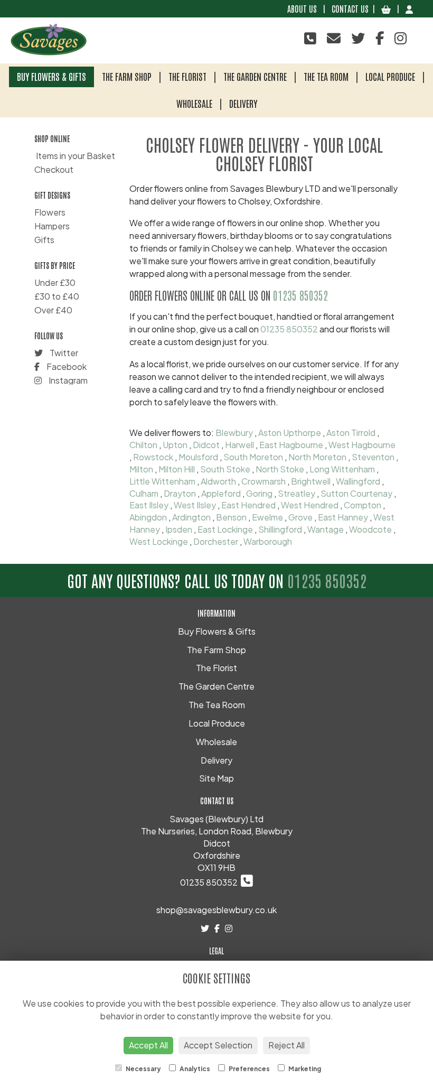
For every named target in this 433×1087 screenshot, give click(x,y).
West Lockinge (158, 541)
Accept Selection (218, 1045)
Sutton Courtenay (356, 493)
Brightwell (311, 481)
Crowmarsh (263, 481)
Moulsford (198, 456)
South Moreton (253, 456)
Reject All (286, 1045)
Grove (300, 517)
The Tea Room (326, 76)
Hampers (52, 225)
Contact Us (350, 8)
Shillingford (280, 529)
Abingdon (148, 517)
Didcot (206, 444)
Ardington (191, 517)
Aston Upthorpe (289, 432)
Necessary (143, 1069)
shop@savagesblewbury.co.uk (216, 909)
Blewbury (234, 432)
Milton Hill (176, 469)
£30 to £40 (56, 296)
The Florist (187, 76)
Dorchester (215, 541)
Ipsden (178, 529)
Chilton (143, 444)
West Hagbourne (362, 444)
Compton (362, 504)
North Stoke (280, 469)
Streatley (296, 493)
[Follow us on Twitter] (358, 38)
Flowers (49, 212)
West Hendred (309, 504)
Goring (259, 493)
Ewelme (267, 517)
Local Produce (390, 76)
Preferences (249, 1069)
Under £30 (55, 282)
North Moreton (317, 456)
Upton (175, 444)
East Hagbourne (291, 444)
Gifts (44, 239)
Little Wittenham (162, 481)
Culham (143, 493)
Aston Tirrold (350, 432)
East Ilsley (148, 504)
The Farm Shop (127, 76)
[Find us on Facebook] (379, 38)
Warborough (267, 541)
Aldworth (218, 481)
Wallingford (358, 481)
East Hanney (343, 517)
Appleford (221, 493)
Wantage (325, 529)
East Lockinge (225, 529)
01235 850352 (300, 295)
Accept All (148, 1045)
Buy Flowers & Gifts (51, 76)
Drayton (180, 493)
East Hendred (248, 504)
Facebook (66, 366)
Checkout (53, 169)
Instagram (67, 380)
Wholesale (194, 103)
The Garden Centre (255, 76)
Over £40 (53, 309)
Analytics (194, 1069)
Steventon (373, 456)
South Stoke (225, 469)
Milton (141, 469)
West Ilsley (195, 504)
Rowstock (153, 456)
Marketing (304, 1069)
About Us (302, 8)
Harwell (239, 444)
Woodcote (370, 529)
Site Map (216, 778)
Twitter (63, 352)
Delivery (243, 103)
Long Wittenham (342, 469)
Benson (231, 517)
